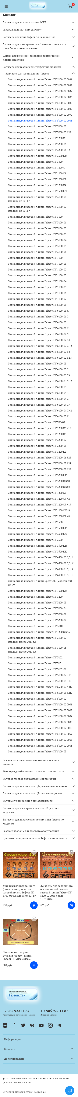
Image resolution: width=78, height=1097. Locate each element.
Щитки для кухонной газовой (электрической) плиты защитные (32, 57)
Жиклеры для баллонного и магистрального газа (33, 771)
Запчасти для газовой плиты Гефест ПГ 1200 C (36, 167)
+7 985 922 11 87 (16, 1010)
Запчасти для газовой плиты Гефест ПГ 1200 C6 (37, 434)
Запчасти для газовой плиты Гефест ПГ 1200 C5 (37, 138)
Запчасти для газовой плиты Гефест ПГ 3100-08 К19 (39, 681)
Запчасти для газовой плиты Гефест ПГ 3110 (35, 626)
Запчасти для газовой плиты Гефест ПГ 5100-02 (37, 698)
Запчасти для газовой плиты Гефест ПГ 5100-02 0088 (40, 103)
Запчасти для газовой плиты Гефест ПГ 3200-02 (37, 620)
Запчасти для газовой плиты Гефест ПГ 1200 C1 (37, 173)
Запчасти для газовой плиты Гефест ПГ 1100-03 (37, 275)
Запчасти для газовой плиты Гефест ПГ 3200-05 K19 (39, 132)
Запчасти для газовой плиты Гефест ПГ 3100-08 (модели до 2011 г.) (37, 199)
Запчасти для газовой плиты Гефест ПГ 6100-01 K (38, 310)
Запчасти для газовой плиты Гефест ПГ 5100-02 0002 (40, 710)
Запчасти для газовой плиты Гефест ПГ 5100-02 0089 (40, 108)
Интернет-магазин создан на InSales (24, 1092)
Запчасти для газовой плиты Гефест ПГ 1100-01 (37, 263)
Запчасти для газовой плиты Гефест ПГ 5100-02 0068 (40, 739)
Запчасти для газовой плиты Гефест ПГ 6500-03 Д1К (40, 692)
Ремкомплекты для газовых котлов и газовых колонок (31, 762)
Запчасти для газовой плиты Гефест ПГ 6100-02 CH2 (40, 346)
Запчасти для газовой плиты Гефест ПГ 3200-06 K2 (39, 150)
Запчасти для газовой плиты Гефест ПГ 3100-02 (37, 228)
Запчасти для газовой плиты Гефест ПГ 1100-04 (37, 281)
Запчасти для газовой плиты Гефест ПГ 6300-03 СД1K (40, 575)
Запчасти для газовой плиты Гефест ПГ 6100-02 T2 (39, 351)
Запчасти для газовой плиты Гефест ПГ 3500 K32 (37, 551)
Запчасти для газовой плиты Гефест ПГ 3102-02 (37, 669)
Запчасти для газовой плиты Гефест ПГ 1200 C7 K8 (39, 516)
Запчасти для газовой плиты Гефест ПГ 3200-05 (37, 126)
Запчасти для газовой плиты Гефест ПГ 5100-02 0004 (40, 716)
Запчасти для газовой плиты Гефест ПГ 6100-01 (37, 304)
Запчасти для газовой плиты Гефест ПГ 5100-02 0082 (40, 85)
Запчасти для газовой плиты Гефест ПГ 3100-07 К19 (39, 675)
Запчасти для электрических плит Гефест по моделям (30, 810)
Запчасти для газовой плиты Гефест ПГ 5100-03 (37, 751)
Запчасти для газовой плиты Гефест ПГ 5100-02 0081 (40, 79)
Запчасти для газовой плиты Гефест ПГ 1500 (35, 522)
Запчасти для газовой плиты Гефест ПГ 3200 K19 (37, 475)
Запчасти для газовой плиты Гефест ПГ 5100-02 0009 (40, 722)
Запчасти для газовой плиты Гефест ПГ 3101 (35, 663)
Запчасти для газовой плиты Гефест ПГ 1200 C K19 (39, 510)
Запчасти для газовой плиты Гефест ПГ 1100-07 (37, 299)
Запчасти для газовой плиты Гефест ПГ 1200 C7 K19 (39, 504)
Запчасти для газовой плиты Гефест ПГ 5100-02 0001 (40, 704)
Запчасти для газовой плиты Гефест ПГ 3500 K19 (37, 545)
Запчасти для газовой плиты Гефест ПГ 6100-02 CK (39, 340)
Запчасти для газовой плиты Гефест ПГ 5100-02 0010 (40, 728)
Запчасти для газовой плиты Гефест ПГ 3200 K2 (37, 451)
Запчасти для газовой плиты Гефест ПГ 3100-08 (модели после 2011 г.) (37, 649)
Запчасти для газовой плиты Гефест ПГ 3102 (35, 657)
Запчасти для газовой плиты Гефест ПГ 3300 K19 (37, 155)
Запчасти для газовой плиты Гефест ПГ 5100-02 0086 (40, 97)
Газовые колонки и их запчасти (22, 29)
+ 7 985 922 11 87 (54, 1010)
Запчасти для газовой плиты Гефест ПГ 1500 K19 (37, 528)
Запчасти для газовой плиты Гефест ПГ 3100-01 (37, 222)
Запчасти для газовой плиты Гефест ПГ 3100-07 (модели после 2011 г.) (37, 639)
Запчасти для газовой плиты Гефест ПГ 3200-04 (37, 608)
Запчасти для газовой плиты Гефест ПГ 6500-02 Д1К (40, 687)
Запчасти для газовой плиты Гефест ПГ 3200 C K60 (39, 481)
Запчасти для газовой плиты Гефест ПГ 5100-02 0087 (40, 91)
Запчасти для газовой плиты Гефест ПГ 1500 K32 (37, 191)
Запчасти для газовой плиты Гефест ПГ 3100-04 (37, 240)
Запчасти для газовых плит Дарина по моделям (32, 793)
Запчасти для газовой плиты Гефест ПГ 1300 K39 (37, 590)
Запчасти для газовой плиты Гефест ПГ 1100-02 (37, 269)
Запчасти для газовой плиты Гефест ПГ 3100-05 (37, 246)
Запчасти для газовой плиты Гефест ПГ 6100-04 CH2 (40, 410)
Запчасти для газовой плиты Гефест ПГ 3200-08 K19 (39, 469)
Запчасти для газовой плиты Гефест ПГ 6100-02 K (38, 328)
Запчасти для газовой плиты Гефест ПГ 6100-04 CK (39, 404)
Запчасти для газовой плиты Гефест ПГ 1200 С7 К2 (39, 498)
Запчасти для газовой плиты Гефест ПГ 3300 (35, 161)
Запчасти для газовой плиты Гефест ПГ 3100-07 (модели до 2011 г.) (37, 208)
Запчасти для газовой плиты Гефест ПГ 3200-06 (37, 144)
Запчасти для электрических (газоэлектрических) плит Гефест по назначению (34, 46)
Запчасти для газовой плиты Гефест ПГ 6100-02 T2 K (40, 357)
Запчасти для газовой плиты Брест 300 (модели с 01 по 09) (40, 583)
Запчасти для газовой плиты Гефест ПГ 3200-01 (37, 614)
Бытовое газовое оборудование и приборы (29, 778)
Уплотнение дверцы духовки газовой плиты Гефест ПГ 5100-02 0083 (17, 955)
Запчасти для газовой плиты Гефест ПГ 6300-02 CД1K (40, 563)
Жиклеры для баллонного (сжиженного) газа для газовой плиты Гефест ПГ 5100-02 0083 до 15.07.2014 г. (19, 891)
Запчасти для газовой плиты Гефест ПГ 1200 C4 (37, 185)
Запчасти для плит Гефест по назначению (29, 37)
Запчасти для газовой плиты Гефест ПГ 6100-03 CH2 (40, 381)
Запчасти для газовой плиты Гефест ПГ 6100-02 (37, 322)
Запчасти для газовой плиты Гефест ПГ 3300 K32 (37, 534)
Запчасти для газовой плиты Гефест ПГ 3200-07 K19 (39, 463)
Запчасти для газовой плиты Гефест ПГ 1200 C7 (37, 492)
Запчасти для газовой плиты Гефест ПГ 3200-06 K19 (39, 457)
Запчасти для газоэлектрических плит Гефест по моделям (33, 821)
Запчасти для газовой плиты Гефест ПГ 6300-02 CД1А (41, 557)
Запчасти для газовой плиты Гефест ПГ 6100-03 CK (39, 375)
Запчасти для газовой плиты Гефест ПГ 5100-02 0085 (40, 745)
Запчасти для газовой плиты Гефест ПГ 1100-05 (37, 287)
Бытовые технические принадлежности (28, 800)
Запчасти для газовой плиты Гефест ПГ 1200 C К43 (39, 632)
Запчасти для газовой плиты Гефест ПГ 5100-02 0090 (40, 114)
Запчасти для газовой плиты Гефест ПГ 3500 (35, 539)
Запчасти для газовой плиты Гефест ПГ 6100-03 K (38, 416)
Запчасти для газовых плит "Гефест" (27, 73)
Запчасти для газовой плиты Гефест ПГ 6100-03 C (38, 369)
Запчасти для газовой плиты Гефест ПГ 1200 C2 (37, 179)
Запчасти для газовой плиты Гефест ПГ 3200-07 (37, 440)
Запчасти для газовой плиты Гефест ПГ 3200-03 (37, 602)
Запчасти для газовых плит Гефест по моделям (32, 67)
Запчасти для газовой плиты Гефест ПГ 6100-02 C (38, 334)
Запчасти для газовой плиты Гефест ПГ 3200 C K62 (39, 487)
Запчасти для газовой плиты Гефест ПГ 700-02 (36, 422)
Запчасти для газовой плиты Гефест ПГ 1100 (35, 257)
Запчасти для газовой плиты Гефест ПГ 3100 (35, 216)
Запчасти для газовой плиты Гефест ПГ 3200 (35, 596)
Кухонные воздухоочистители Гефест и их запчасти (35, 838)
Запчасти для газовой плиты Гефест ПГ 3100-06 (37, 252)
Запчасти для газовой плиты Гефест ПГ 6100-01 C (38, 316)
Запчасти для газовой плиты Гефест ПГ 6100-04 (37, 387)
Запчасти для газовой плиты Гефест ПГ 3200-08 (37, 445)
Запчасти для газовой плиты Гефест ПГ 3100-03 (37, 234)
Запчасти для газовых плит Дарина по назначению (35, 786)
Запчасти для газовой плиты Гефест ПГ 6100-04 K (38, 393)
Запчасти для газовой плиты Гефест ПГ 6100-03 (37, 363)
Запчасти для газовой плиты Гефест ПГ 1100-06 (37, 293)
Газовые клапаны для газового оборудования (31, 831)
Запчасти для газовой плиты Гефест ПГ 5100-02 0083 (40, 120)
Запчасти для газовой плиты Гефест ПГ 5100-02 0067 (40, 734)
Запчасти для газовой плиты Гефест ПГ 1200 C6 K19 (39, 428)
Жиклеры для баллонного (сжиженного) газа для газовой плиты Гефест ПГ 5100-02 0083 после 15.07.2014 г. (56, 892)
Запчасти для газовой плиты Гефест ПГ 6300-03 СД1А (41, 569)
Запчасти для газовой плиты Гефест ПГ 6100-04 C (38, 398)
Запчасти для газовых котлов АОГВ (24, 22)
